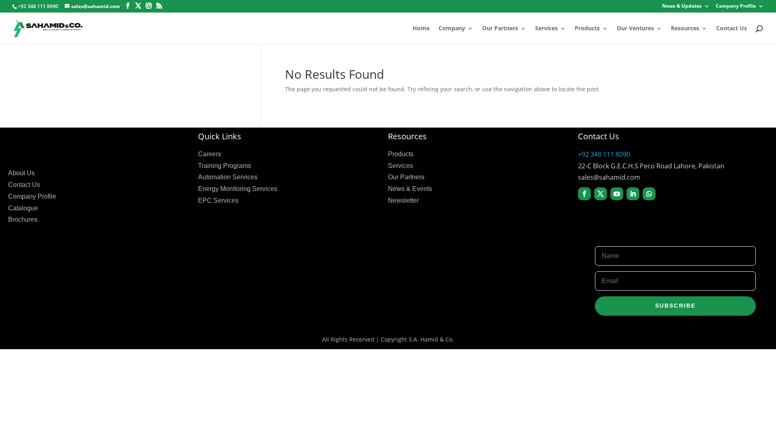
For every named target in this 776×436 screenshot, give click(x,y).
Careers (209, 154)
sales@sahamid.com (609, 177)
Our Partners (500, 28)
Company (452, 28)
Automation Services (227, 177)
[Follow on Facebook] (584, 193)
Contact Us (731, 28)
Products (587, 28)
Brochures (23, 219)
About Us (21, 173)
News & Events (410, 188)
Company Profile (736, 6)
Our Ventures (635, 28)
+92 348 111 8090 (604, 154)
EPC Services (218, 200)
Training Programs (224, 165)
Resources (685, 28)
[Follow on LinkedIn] (632, 193)
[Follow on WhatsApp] (649, 193)
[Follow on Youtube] (616, 193)
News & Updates (682, 6)
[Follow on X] (600, 193)
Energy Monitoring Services (237, 188)
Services (546, 28)
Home (421, 28)
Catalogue (23, 208)
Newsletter (403, 200)
